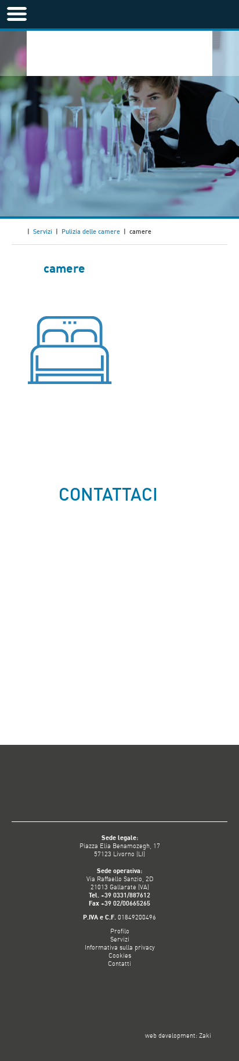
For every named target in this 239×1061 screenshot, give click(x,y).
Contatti (119, 963)
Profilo (119, 931)
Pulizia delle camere (90, 231)
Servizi (42, 231)
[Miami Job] (134, 52)
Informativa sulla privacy (120, 947)
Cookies (119, 955)
